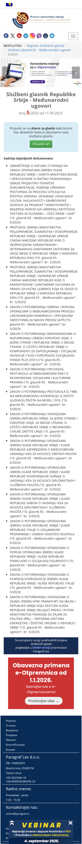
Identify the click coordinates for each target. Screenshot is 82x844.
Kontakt (10, 750)
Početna (11, 721)
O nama (11, 725)
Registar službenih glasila (45, 46)
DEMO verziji (41, 647)
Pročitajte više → (43, 700)
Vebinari (11, 740)
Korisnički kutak (15, 745)
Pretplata (11, 735)
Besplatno (12, 730)
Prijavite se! (41, 144)
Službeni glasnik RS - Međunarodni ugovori (39, 50)
